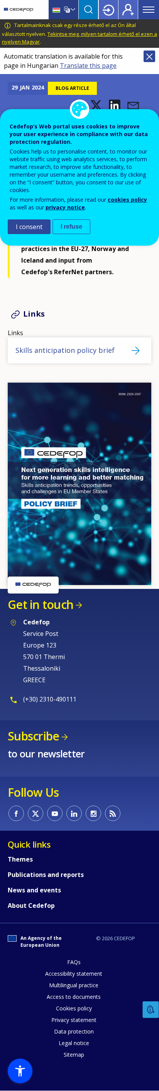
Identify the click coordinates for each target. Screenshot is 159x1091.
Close (149, 56)
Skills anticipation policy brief (65, 350)
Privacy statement (73, 1020)
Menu (148, 10)
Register (128, 9)
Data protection (74, 1031)
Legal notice (74, 1043)
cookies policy (127, 199)
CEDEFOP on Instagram (93, 813)
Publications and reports (46, 874)
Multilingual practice (73, 985)
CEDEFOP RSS (112, 813)
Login (108, 9)
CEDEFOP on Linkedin (74, 813)
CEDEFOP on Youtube (55, 813)
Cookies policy (74, 1008)
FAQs (74, 962)
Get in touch (40, 604)
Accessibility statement (73, 973)
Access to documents (74, 996)
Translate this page (88, 65)
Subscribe (33, 736)
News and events (34, 890)
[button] (96, 105)
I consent (29, 227)
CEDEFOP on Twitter (35, 813)
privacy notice (65, 207)
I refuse (71, 226)
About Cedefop (31, 905)
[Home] (18, 9)
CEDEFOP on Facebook (16, 813)
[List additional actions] (72, 9)
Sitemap (74, 1054)
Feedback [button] (151, 1010)
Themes (20, 859)
